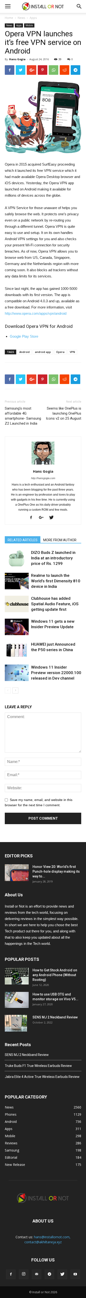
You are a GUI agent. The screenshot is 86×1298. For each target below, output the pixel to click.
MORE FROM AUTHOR (59, 540)
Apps (33, 18)
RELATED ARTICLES (23, 540)
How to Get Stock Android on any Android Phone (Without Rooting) (54, 975)
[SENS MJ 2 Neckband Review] (16, 1023)
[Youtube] (75, 1274)
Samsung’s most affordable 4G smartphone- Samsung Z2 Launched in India (23, 416)
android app (43, 352)
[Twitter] (53, 518)
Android (24, 352)
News (21, 18)
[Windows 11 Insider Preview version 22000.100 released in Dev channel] (17, 673)
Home (9, 18)
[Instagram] (23, 1274)
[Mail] (36, 1274)
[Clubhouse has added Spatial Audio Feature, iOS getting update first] (17, 604)
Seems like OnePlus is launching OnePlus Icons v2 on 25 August (63, 413)
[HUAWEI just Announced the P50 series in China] (17, 650)
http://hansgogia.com (43, 478)
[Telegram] (49, 1274)
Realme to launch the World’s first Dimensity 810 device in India (55, 581)
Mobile (29, 25)
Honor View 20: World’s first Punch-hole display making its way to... (56, 871)
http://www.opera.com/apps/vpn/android (35, 313)
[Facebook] (33, 518)
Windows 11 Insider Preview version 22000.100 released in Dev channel (56, 673)
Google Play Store (24, 336)
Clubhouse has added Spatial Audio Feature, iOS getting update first (55, 604)
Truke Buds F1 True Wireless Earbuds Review (38, 1066)
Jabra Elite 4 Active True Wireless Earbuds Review (42, 1077)
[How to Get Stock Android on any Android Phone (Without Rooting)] (17, 976)
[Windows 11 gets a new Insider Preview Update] (17, 627)
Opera (60, 352)
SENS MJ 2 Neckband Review (55, 1017)
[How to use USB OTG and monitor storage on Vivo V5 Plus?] (17, 1000)
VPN (72, 352)
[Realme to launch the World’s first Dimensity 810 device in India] (17, 581)
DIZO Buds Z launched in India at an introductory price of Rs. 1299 (53, 558)
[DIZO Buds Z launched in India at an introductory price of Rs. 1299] (17, 558)
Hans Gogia (17, 59)
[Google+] (43, 518)
